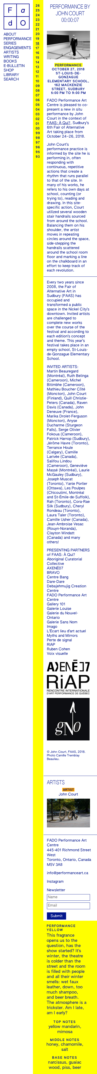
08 (38, 90)
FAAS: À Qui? (58, 123)
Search (11, 79)
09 (38, 86)
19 (37, 38)
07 (38, 95)
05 (38, 105)
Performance (17, 39)
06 (38, 100)
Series (10, 43)
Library (11, 75)
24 (38, 15)
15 (37, 57)
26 (38, 5)
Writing (11, 57)
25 (38, 10)
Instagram (55, 882)
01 (37, 123)
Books (10, 61)
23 (38, 20)
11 (37, 76)
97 (38, 142)
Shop (9, 70)
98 (38, 138)
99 (38, 133)
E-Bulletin (14, 66)
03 (38, 114)
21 (37, 29)
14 (37, 62)
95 (38, 152)
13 (37, 67)
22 (38, 24)
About (10, 34)
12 (37, 72)
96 (38, 147)
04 (38, 109)
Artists (11, 52)
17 (37, 48)
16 (37, 53)
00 (38, 128)
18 (37, 43)
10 (37, 81)
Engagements (17, 48)
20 (38, 34)
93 (38, 156)
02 (38, 119)
